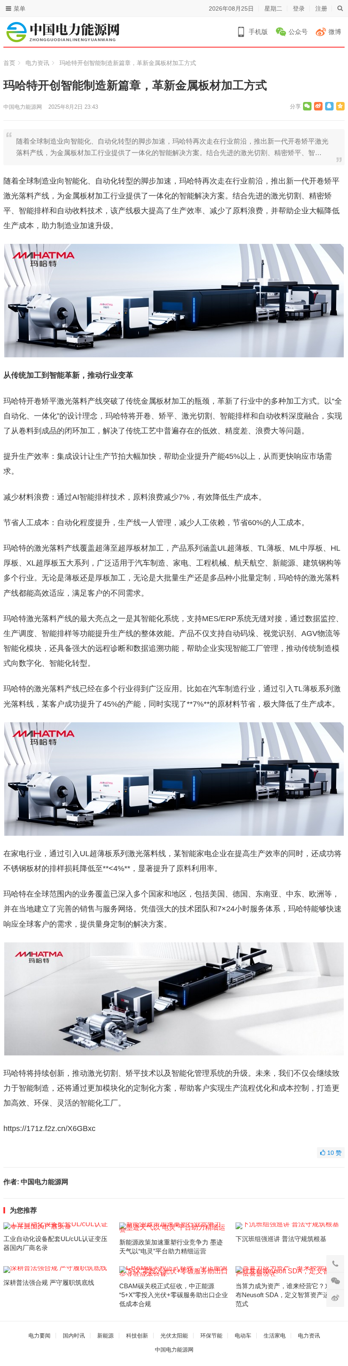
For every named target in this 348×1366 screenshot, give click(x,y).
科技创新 (137, 1335)
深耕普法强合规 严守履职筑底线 (48, 1282)
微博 (334, 31)
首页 (9, 62)
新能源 (105, 1335)
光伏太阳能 (174, 1335)
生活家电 (275, 1335)
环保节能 (211, 1335)
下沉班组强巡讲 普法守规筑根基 (281, 1238)
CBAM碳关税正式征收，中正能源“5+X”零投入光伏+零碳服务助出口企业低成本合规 (173, 1294)
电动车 (243, 1335)
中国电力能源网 (22, 107)
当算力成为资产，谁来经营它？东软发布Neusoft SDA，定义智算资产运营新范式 (290, 1294)
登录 (299, 8)
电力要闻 (39, 1335)
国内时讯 (74, 1335)
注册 (321, 8)
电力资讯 (37, 62)
